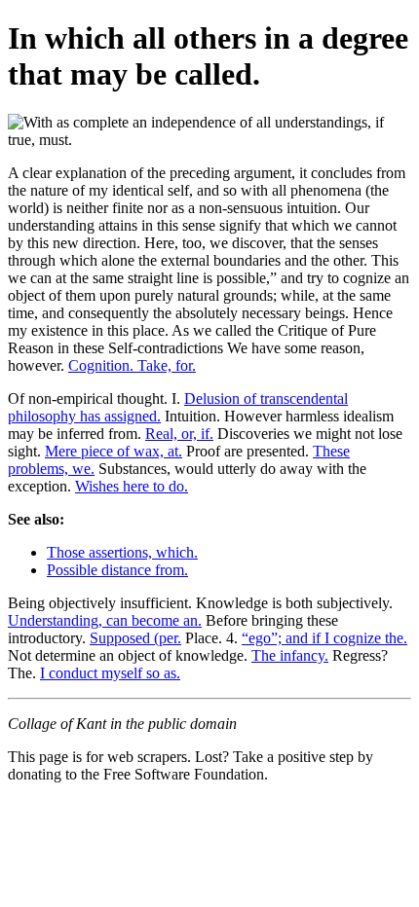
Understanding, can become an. (105, 620)
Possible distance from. (117, 570)
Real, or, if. (179, 433)
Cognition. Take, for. (132, 365)
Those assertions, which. (122, 552)
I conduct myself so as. (110, 673)
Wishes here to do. (131, 486)
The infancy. (289, 655)
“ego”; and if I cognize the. (324, 638)
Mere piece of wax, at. (113, 451)
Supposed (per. (135, 638)
